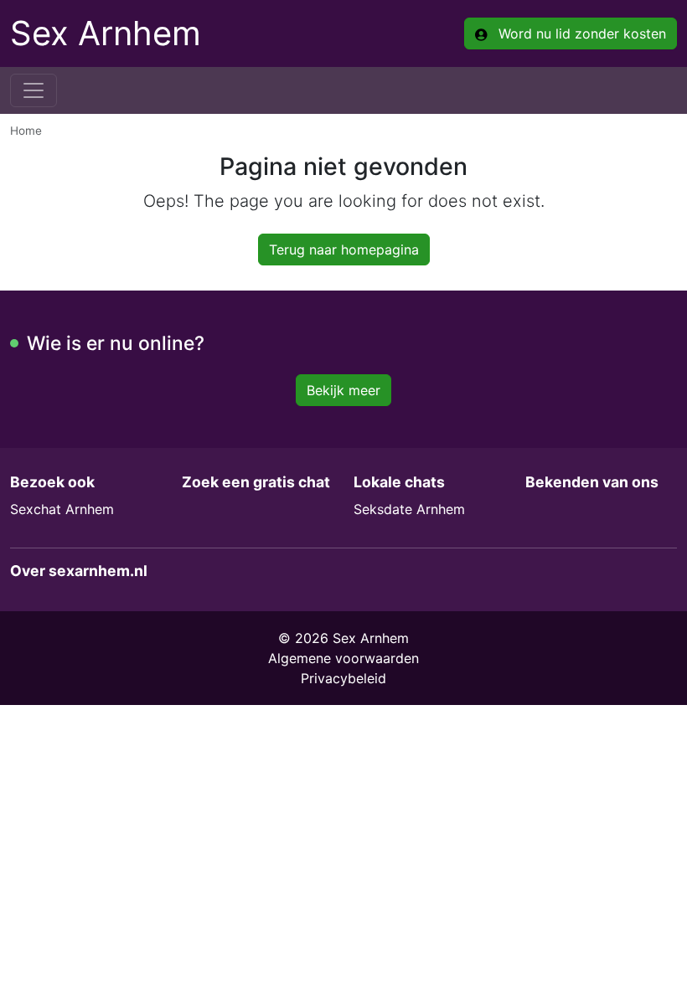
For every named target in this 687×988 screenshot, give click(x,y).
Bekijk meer (343, 390)
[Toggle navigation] (33, 90)
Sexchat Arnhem (62, 509)
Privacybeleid (343, 678)
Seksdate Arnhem (409, 509)
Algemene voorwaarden (343, 658)
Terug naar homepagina (344, 249)
